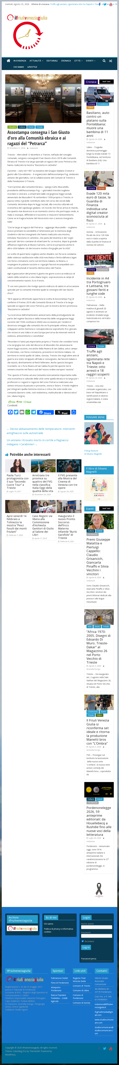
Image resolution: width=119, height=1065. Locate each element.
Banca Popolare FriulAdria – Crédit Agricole (59, 998)
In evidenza (19, 60)
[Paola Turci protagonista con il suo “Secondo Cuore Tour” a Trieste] (17, 461)
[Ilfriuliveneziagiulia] (8, 61)
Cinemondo (93, 711)
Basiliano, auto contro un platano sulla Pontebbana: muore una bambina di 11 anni (97, 124)
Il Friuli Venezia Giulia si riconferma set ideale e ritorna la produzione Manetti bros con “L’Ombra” (98, 731)
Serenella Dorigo (93, 669)
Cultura (22, 127)
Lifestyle (32, 67)
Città (77, 60)
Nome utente (87, 923)
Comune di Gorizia (81, 1002)
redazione (34, 148)
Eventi (89, 60)
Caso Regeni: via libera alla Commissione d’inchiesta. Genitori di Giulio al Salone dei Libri (43, 525)
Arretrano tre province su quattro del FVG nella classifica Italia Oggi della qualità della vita (42, 483)
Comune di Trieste (81, 985)
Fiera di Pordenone (60, 982)
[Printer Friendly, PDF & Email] (19, 401)
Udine (90, 107)
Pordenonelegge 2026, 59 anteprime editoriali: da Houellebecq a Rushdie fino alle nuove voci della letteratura (98, 821)
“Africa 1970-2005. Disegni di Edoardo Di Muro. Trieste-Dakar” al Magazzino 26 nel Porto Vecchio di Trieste (98, 646)
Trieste (40, 127)
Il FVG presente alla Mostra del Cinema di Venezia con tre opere (67, 482)
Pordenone (103, 269)
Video (99, 715)
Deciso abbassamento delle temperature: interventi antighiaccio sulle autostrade (41, 431)
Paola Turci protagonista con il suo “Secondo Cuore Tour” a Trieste (17, 482)
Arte (89, 626)
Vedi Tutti (106, 81)
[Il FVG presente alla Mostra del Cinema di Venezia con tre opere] (69, 461)
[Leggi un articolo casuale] (110, 61)
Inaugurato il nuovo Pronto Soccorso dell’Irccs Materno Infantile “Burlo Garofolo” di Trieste (67, 527)
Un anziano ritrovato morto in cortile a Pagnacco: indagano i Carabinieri (38, 442)
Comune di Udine (81, 990)
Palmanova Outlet (59, 978)
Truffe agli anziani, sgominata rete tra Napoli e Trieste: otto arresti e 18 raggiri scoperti (98, 362)
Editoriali (52, 60)
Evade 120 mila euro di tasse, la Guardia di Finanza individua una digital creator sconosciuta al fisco (98, 206)
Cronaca (66, 60)
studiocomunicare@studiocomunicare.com (104, 1030)
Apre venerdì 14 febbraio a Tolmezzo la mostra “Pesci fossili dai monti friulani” (17, 523)
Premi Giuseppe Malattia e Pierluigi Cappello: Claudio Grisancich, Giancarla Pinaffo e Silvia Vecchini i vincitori (98, 556)
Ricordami (89, 941)
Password (85, 932)
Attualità (35, 60)
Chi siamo (18, 67)
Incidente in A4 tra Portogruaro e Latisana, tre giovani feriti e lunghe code (98, 286)
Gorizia (101, 188)
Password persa (88, 958)
